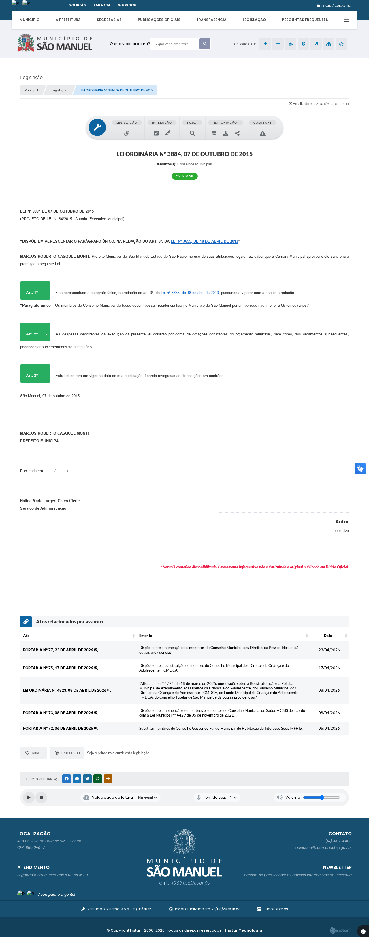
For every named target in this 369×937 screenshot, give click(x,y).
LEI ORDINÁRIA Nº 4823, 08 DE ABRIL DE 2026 (65, 690)
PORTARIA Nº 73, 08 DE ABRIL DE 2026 (58, 712)
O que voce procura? (130, 43)
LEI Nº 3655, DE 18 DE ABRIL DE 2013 (204, 241)
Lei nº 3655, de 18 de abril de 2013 (190, 293)
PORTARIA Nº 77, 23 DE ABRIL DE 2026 (58, 650)
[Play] (29, 797)
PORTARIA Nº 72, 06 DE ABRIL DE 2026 (58, 728)
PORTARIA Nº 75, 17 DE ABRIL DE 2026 (58, 667)
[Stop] (41, 797)
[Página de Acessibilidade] (341, 44)
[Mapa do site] (328, 44)
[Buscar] (205, 44)
